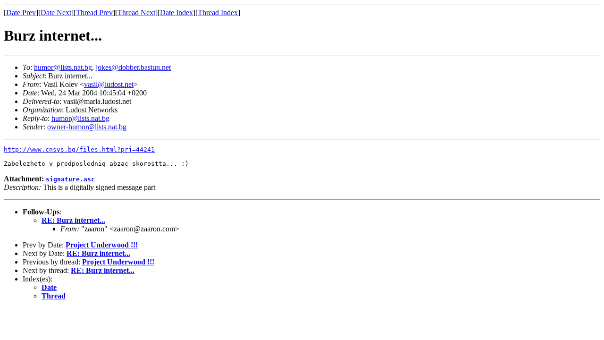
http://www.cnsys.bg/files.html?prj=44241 (79, 149)
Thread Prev (94, 12)
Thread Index (218, 12)
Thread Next (136, 12)
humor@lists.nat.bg (63, 67)
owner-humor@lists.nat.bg (86, 127)
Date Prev (21, 12)
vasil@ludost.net (109, 84)
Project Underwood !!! (102, 245)
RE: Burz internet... (73, 220)
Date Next (56, 12)
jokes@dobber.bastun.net (133, 67)
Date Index (176, 12)
